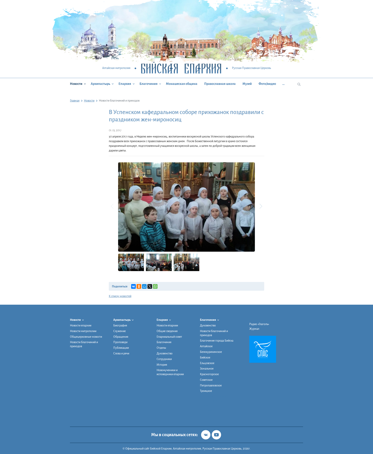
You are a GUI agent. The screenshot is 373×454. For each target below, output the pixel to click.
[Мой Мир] (144, 286)
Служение (119, 331)
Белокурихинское (211, 351)
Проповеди (120, 342)
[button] (260, 206)
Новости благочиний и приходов (84, 344)
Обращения (120, 336)
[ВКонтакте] (133, 286)
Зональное (207, 368)
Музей (247, 84)
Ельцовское (207, 363)
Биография (120, 325)
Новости (76, 84)
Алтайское (206, 346)
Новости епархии (80, 325)
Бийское (205, 357)
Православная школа (220, 84)
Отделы (161, 347)
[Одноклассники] (139, 286)
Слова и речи (121, 353)
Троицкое (206, 390)
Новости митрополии (83, 331)
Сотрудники (164, 359)
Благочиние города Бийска (216, 340)
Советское (206, 379)
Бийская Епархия (181, 68)
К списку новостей (120, 296)
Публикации (121, 347)
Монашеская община (181, 84)
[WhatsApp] (155, 286)
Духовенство (165, 353)
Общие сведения (167, 331)
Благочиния (148, 84)
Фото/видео (267, 84)
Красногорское (209, 374)
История (162, 364)
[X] (149, 286)
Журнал (254, 328)
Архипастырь (100, 84)
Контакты (206, 414)
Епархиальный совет (169, 336)
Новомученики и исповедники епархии (170, 372)
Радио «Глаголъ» (259, 324)
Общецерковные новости (86, 336)
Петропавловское (211, 385)
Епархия (125, 84)
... (283, 84)
